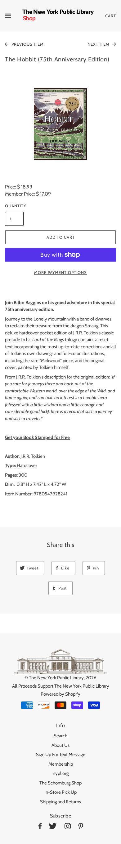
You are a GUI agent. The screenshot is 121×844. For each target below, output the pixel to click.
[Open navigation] (13, 16)
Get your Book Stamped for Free (37, 437)
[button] (60, 124)
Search (60, 735)
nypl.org (61, 773)
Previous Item (27, 44)
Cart (110, 15)
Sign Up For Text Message (60, 754)
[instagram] (67, 827)
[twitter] (52, 827)
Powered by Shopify (60, 694)
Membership (60, 764)
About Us (60, 745)
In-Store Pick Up (60, 792)
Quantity (14, 205)
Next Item (99, 44)
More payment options (60, 272)
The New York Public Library (56, 678)
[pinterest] (81, 827)
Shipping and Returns (60, 802)
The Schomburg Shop (60, 783)
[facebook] (40, 827)
